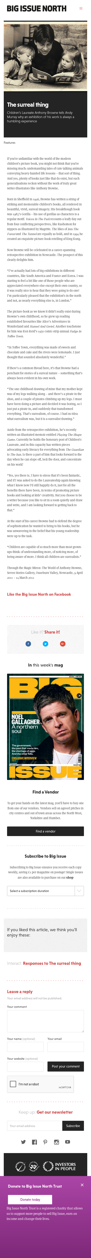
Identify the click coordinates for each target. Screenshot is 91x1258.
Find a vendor (45, 831)
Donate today (30, 1199)
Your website (22, 1058)
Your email (54, 1039)
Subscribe (73, 1126)
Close (82, 1185)
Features (9, 142)
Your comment (17, 1006)
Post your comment (66, 1066)
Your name (21, 1039)
